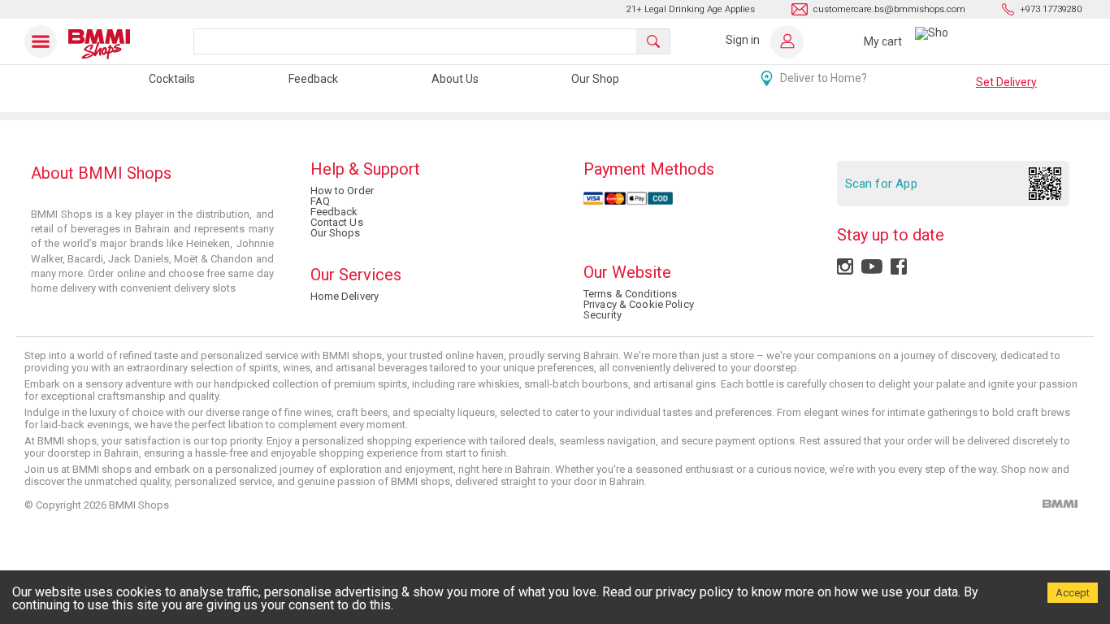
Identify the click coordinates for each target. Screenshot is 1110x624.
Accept (1073, 593)
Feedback (313, 78)
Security (602, 315)
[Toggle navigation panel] (43, 41)
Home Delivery (344, 296)
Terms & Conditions (630, 294)
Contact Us (336, 222)
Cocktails (172, 78)
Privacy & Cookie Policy (638, 304)
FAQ (320, 201)
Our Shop (595, 78)
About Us (455, 78)
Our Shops (335, 233)
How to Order (342, 190)
